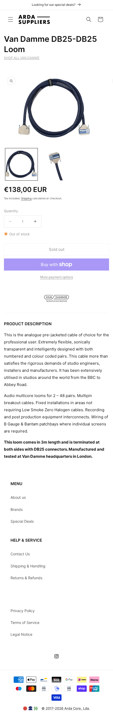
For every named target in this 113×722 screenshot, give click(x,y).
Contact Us (20, 554)
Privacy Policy (23, 610)
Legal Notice (21, 634)
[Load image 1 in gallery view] (21, 164)
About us (18, 497)
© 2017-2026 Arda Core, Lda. (66, 708)
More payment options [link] (56, 277)
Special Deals (22, 521)
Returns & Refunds (26, 578)
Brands (17, 509)
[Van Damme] (56, 309)
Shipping (26, 198)
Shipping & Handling (28, 566)
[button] (10, 19)
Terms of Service (25, 622)
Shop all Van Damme (21, 58)
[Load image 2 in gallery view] (56, 164)
